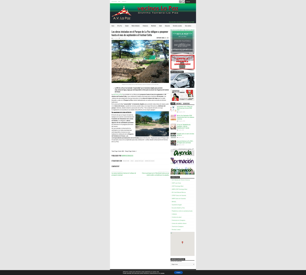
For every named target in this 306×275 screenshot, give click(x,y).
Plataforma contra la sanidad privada (182, 211)
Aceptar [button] (178, 272)
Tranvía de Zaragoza (177, 226)
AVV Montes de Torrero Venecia (181, 180)
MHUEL (174, 201)
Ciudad (126, 26)
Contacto (124, 1)
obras (132, 160)
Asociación (114, 1)
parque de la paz (139, 160)
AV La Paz (119, 26)
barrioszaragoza (127, 155)
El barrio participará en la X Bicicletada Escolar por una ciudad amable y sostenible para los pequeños (155, 174)
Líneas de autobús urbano (179, 223)
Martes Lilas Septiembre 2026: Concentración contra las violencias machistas (185, 117)
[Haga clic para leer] (173, 108)
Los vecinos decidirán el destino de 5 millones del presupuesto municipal (124, 174)
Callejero (174, 214)
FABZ (119, 1)
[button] (182, 242)
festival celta (126, 160)
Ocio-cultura (188, 26)
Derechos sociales (177, 26)
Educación (167, 26)
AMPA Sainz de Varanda (179, 198)
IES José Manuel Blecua (179, 192)
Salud (160, 26)
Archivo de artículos (176, 261)
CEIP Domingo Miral (177, 186)
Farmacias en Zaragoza (178, 220)
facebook (180, 1)
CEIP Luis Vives (176, 183)
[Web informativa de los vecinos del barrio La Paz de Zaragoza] (153, 22)
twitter (183, 1)
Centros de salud (176, 217)
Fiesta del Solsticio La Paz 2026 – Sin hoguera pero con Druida (185, 142)
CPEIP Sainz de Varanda (179, 195)
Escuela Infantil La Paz (178, 208)
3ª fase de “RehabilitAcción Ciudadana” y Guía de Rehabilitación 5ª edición (183, 126)
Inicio (113, 26)
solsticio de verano (149, 160)
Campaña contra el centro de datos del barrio (185, 134)
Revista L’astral (176, 229)
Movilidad (153, 26)
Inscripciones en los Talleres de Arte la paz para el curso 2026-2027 (184, 108)
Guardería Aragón (177, 204)
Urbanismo (145, 26)
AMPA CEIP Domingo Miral (179, 189)
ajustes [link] (162, 273)
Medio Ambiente (136, 26)
